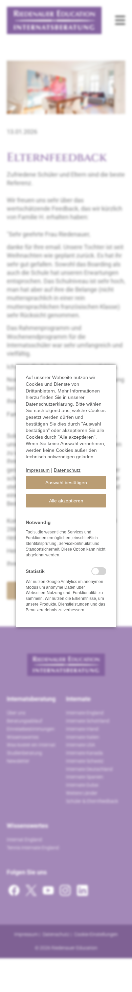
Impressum (38, 470)
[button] (66, 482)
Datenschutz (67, 470)
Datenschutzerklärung (49, 404)
